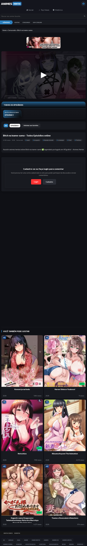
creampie (60, 140)
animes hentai (67, 540)
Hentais (17, 22)
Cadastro (49, 182)
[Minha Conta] (83, 3)
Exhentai (17, 533)
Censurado (26, 22)
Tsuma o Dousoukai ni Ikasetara (65, 518)
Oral (69, 140)
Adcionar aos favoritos (31, 125)
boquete (36, 140)
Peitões (78, 140)
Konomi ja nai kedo (22, 389)
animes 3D (55, 540)
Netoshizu (22, 454)
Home (4, 30)
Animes (46, 540)
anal (27, 140)
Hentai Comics (8, 533)
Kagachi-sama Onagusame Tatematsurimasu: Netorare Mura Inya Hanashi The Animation (22, 520)
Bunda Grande (48, 140)
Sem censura (37, 22)
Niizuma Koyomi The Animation (65, 454)
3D (4, 540)
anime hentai (36, 540)
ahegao (10, 540)
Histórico (59, 10)
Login (36, 182)
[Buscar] (85, 16)
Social (31, 10)
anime (26, 540)
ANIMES (10, 3)
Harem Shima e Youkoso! (65, 389)
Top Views (45, 10)
